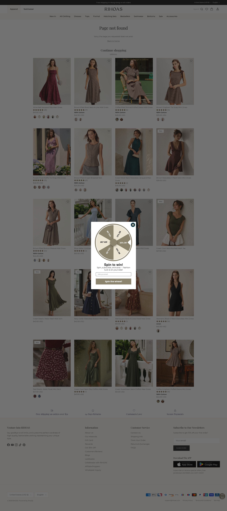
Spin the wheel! (113, 281)
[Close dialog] (133, 225)
